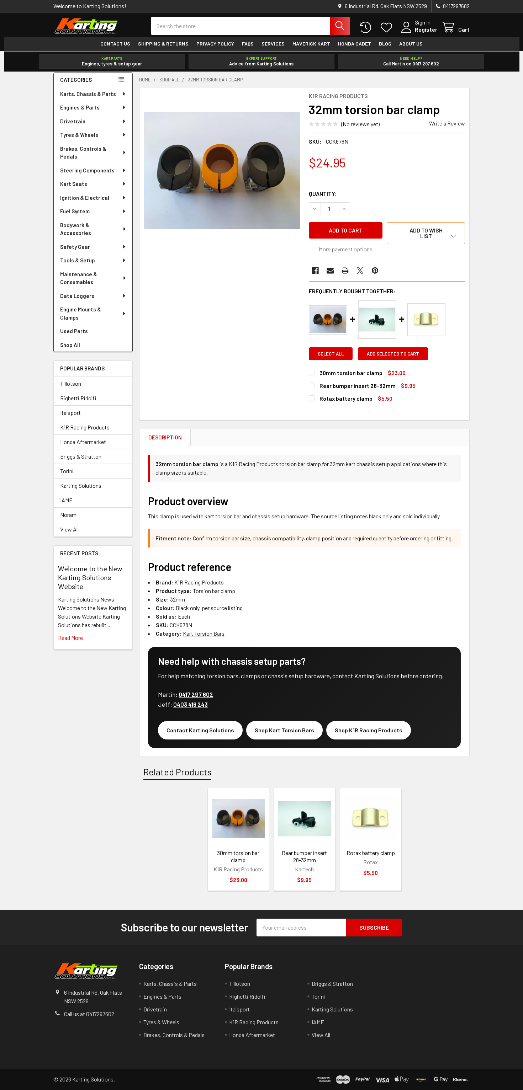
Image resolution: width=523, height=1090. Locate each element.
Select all (331, 354)
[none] (222, 170)
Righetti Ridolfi (78, 398)
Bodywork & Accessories (75, 229)
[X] (360, 270)
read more (70, 637)
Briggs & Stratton (80, 456)
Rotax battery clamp (346, 398)
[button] (426, 233)
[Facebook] (315, 270)
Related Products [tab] (177, 771)
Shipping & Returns (163, 44)
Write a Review (447, 123)
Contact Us (115, 44)
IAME (66, 500)
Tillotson (70, 383)
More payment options (346, 249)
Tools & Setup (77, 260)
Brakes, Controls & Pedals (83, 152)
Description (165, 437)
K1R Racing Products (85, 427)
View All (69, 529)
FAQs (248, 44)
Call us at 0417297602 (89, 1013)
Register (426, 29)
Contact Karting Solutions (200, 730)
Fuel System (75, 211)
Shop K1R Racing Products (368, 730)
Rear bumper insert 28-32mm (357, 385)
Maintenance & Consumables (78, 278)
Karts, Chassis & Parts (88, 94)
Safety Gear (75, 247)
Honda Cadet (354, 44)
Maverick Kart (311, 44)
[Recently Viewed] (367, 27)
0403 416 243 (190, 704)
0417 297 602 (196, 694)
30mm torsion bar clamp (350, 372)
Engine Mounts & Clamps (80, 313)
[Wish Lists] (388, 27)
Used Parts (74, 331)
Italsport (70, 412)
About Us (411, 44)
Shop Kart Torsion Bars (284, 730)
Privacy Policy (215, 44)
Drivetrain (72, 121)
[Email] (330, 270)
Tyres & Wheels (79, 135)
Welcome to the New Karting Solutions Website (90, 577)
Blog (385, 44)
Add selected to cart (393, 354)
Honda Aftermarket (83, 441)
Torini (67, 470)
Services (273, 44)
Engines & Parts (80, 107)
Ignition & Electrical (84, 197)
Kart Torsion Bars (203, 633)
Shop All (70, 345)
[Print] (345, 270)
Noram (68, 514)
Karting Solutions (80, 485)
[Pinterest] (375, 270)
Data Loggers (77, 296)
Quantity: (323, 193)
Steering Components (87, 170)
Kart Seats (73, 184)
